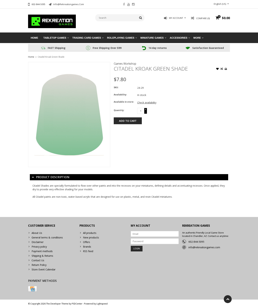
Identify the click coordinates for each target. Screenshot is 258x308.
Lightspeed (102, 303)
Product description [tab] (52, 177)
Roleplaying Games (120, 37)
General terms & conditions (47, 237)
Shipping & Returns (42, 255)
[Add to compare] (221, 69)
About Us (37, 233)
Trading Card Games (86, 37)
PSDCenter (77, 303)
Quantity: (119, 110)
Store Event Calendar (43, 269)
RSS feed (88, 251)
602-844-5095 (196, 241)
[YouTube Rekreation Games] (129, 5)
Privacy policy (39, 246)
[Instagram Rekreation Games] (133, 5)
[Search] (140, 17)
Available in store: (124, 101)
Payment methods (42, 251)
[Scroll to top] (228, 299)
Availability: (120, 94)
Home (34, 37)
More (197, 37)
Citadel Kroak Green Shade (51, 56)
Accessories (178, 37)
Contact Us (38, 260)
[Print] (225, 69)
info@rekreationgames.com (204, 247)
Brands (87, 246)
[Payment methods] (32, 289)
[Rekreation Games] (52, 21)
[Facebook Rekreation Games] (124, 5)
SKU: (116, 87)
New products (91, 237)
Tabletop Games (54, 37)
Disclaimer (38, 242)
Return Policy (39, 265)
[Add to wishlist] (217, 69)
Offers (86, 242)
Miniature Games (152, 37)
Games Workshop (125, 64)
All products (89, 233)
